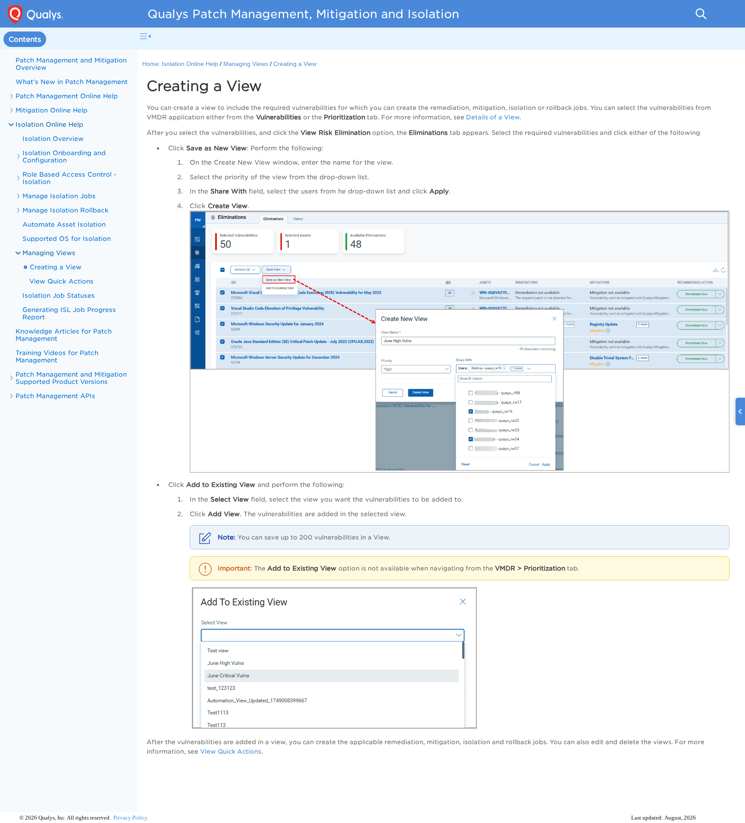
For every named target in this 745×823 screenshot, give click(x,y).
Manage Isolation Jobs (59, 196)
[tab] (24, 39)
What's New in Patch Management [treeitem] (72, 81)
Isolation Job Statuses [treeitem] (58, 295)
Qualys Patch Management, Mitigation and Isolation (303, 14)
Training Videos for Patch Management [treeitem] (57, 356)
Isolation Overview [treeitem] (53, 138)
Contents (25, 39)
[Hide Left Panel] (145, 36)
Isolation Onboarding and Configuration (64, 156)
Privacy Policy (130, 817)
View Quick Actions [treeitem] (61, 281)
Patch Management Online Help (67, 96)
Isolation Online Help (190, 64)
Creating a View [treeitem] (55, 267)
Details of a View (493, 117)
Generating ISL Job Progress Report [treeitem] (69, 313)
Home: (151, 64)
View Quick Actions (230, 751)
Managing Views (48, 252)
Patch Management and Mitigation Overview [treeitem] (71, 63)
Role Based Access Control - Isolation (69, 178)
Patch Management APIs (55, 395)
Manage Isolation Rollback (65, 210)
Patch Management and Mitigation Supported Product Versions (71, 378)
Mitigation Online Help (52, 110)
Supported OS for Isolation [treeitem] (66, 238)
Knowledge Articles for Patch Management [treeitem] (64, 334)
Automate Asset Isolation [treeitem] (64, 224)
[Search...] (701, 13)
